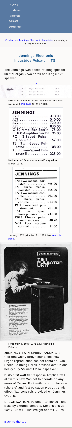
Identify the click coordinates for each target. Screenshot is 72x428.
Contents (10, 40)
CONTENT (15, 27)
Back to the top (15, 421)
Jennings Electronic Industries (36, 40)
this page (26, 103)
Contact (13, 20)
